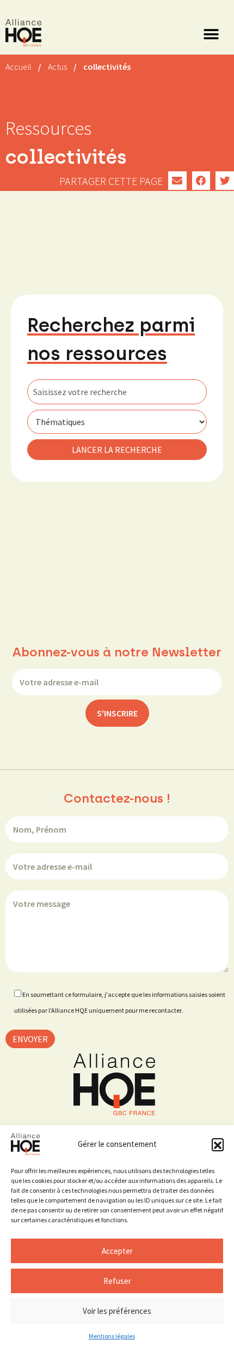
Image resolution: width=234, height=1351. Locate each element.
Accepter (117, 1251)
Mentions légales (112, 1336)
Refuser (117, 1281)
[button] (217, 1144)
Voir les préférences (117, 1311)
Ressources (48, 128)
